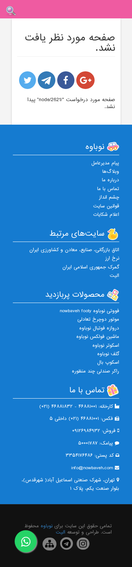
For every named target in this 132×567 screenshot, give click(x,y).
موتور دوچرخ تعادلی (98, 319)
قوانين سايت (106, 206)
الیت (114, 275)
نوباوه (46, 526)
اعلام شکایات (106, 214)
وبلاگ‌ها (110, 171)
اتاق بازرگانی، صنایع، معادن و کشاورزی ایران (74, 249)
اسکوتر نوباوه (105, 345)
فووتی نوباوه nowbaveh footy (89, 310)
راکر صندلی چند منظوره (95, 371)
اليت (60, 532)
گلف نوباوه (108, 353)
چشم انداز (109, 197)
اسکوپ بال (108, 362)
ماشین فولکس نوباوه (97, 336)
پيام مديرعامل (105, 163)
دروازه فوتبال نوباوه (99, 328)
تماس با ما (108, 188)
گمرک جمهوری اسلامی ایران (90, 267)
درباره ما (110, 179)
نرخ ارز (112, 258)
